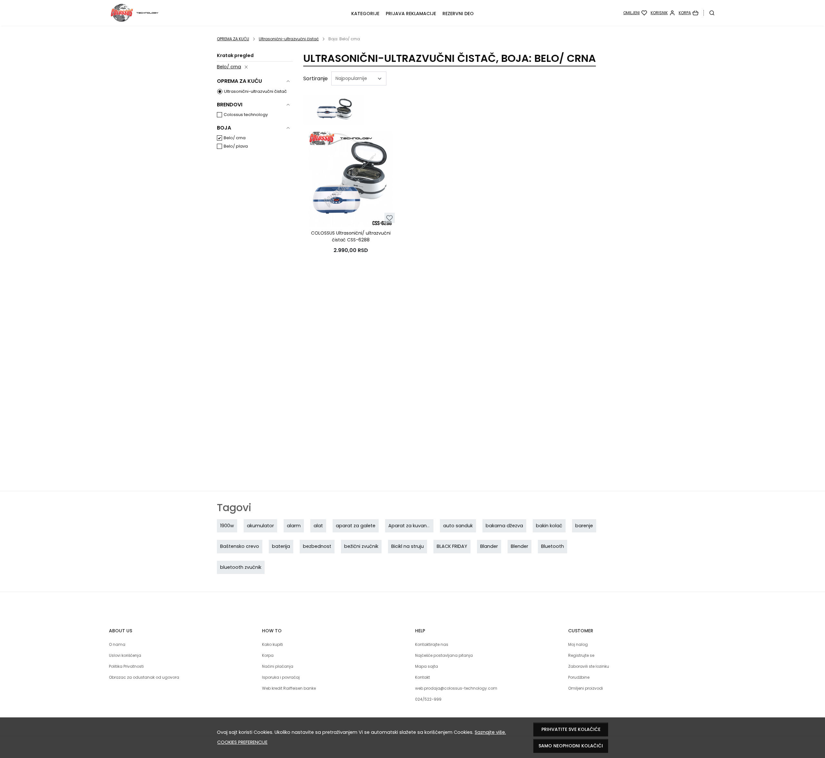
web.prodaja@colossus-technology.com (456, 688)
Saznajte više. (490, 732)
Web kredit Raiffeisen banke (289, 688)
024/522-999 (428, 699)
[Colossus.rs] (164, 12)
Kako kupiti (272, 644)
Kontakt (422, 677)
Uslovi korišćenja (125, 655)
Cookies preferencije (242, 742)
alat (318, 525)
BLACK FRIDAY (452, 546)
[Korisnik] (663, 13)
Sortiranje (315, 78)
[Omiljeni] (635, 13)
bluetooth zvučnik (240, 567)
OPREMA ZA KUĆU (233, 39)
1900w (227, 525)
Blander (489, 546)
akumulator (260, 525)
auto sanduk (458, 525)
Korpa (268, 655)
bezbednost (317, 546)
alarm (294, 525)
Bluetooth (552, 546)
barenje (584, 525)
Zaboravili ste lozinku (588, 666)
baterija (281, 546)
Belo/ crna (229, 66)
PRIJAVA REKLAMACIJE (411, 13)
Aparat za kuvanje (409, 525)
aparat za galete (355, 525)
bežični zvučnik (361, 546)
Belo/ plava (236, 146)
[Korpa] (688, 13)
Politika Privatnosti (126, 666)
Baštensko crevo (239, 546)
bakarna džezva (504, 525)
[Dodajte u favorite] (389, 218)
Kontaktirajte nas (431, 644)
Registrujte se (581, 655)
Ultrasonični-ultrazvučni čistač (289, 39)
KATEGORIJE (365, 13)
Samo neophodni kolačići (571, 746)
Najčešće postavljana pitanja (444, 655)
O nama (117, 644)
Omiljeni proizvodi (585, 688)
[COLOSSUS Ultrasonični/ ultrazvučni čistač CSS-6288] (350, 179)
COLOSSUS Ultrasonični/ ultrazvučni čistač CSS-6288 (351, 236)
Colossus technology (246, 115)
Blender (519, 546)
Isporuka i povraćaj (281, 677)
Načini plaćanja (277, 666)
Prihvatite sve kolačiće (570, 729)
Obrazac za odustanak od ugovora (144, 677)
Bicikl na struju (407, 546)
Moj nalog (578, 644)
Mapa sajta (426, 666)
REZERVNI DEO (458, 13)
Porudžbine (578, 677)
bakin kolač (549, 525)
